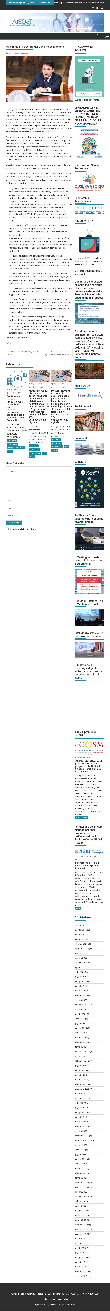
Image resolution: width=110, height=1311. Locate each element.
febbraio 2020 (81, 1224)
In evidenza (12, 440)
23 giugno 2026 (14, 389)
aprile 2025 (80, 986)
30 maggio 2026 (59, 384)
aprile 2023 (80, 1074)
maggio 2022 (81, 1112)
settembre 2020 (82, 1196)
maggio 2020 (81, 1210)
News (10, 343)
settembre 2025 (82, 962)
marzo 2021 (80, 1168)
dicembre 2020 (82, 1182)
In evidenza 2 (12, 444)
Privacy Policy (62, 1299)
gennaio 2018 (81, 1276)
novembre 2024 (82, 1004)
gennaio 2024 (81, 1046)
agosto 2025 (81, 967)
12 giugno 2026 (37, 384)
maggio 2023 (81, 1070)
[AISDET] (55, 31)
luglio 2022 (80, 1103)
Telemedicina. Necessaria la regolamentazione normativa (58, 352)
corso (78, 908)
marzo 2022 (80, 1121)
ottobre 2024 (81, 1009)
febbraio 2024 (81, 1042)
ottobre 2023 (81, 1056)
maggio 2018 (81, 1257)
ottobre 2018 (81, 1238)
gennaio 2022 (81, 1131)
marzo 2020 (80, 1219)
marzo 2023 (80, 1079)
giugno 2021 (80, 1154)
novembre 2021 (82, 1140)
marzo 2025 (80, 990)
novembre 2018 (82, 1234)
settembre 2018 (82, 1243)
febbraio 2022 (81, 1126)
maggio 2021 (81, 1159)
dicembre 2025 (82, 948)
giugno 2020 (80, 1205)
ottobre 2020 (81, 1191)
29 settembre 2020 (84, 754)
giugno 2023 (80, 1065)
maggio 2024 (81, 1028)
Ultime (10, 451)
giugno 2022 (80, 1107)
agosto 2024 (81, 1014)
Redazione (27, 53)
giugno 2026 (80, 925)
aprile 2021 (80, 1163)
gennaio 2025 (81, 1000)
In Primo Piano (13, 448)
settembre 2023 (82, 1060)
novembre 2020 (82, 1187)
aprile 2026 (80, 934)
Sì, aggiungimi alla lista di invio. (23, 529)
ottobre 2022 (81, 1093)
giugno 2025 (80, 976)
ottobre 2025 (81, 957)
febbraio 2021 (81, 1173)
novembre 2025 (82, 953)
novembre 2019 (82, 1229)
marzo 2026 (80, 939)
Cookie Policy (48, 1299)
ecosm (78, 817)
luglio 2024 (80, 1018)
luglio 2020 (80, 1201)
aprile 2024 (80, 1032)
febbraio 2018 (81, 1271)
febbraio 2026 (81, 943)
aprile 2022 (80, 1117)
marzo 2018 (80, 1266)
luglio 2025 (80, 972)
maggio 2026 (81, 929)
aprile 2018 (80, 1262)
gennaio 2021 (81, 1177)
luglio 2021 (80, 1149)
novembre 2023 (82, 1051)
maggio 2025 (81, 981)
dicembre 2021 (82, 1135)
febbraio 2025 (81, 995)
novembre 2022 (82, 1088)
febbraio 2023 (81, 1084)
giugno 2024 (80, 1023)
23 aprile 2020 (82, 856)
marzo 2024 (80, 1037)
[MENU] (107, 36)
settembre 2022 (82, 1098)
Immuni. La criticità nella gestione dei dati (22, 352)
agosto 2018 (81, 1248)
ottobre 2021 (81, 1145)
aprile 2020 (80, 1215)
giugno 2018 (80, 1252)
